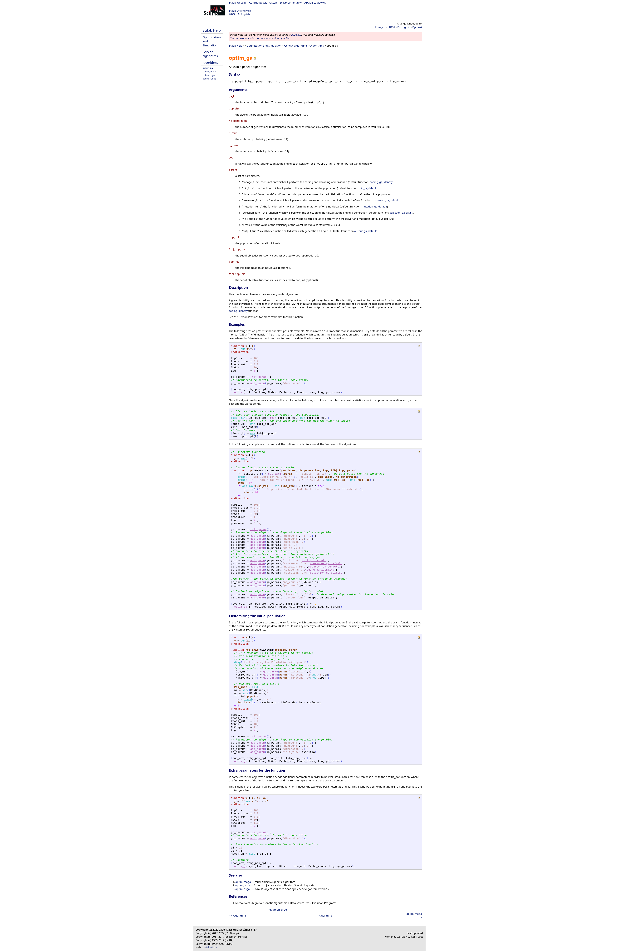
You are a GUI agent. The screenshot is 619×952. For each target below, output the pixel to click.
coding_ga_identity (381, 182)
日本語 (391, 27)
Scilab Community (291, 2)
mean (273, 417)
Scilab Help (212, 30)
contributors (209, 947)
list (255, 687)
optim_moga (209, 71)
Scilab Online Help (240, 10)
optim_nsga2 (209, 78)
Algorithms (210, 62)
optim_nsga (209, 75)
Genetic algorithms (210, 54)
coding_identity (238, 311)
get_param (275, 473)
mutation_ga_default (374, 206)
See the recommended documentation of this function (260, 38)
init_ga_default (368, 188)
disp (234, 417)
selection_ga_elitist (401, 212)
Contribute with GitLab (263, 2)
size (245, 690)
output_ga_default (365, 231)
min (243, 417)
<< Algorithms (237, 915)
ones (315, 674)
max (302, 417)
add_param (257, 383)
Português (403, 27)
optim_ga (208, 67)
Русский (417, 27)
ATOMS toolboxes (315, 2)
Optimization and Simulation (263, 45)
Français (380, 27)
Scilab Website (237, 2)
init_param (258, 376)
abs (244, 486)
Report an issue (277, 909)
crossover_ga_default (386, 200)
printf (242, 476)
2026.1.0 (296, 34)
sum (243, 348)
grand (248, 699)
